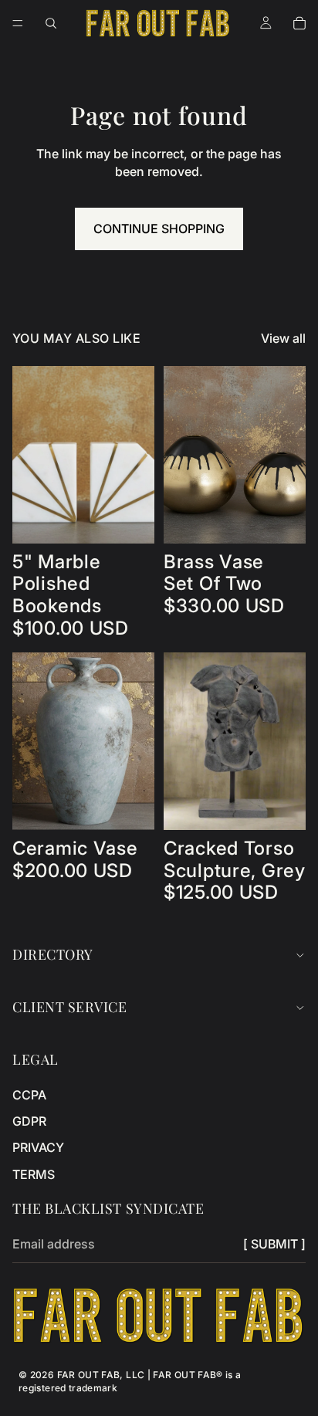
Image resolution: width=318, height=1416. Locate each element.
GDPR (29, 1121)
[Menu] (18, 23)
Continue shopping (159, 228)
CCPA (29, 1095)
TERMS (33, 1174)
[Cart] (299, 23)
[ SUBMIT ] (274, 1244)
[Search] (51, 23)
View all (283, 338)
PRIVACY (38, 1147)
